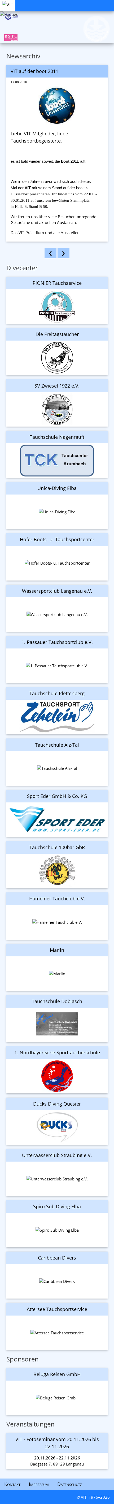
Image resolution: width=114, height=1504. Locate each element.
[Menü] (110, 2)
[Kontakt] (93, 2)
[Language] (101, 2)
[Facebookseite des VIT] (84, 2)
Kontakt (12, 1484)
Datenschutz (69, 1484)
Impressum (39, 1484)
